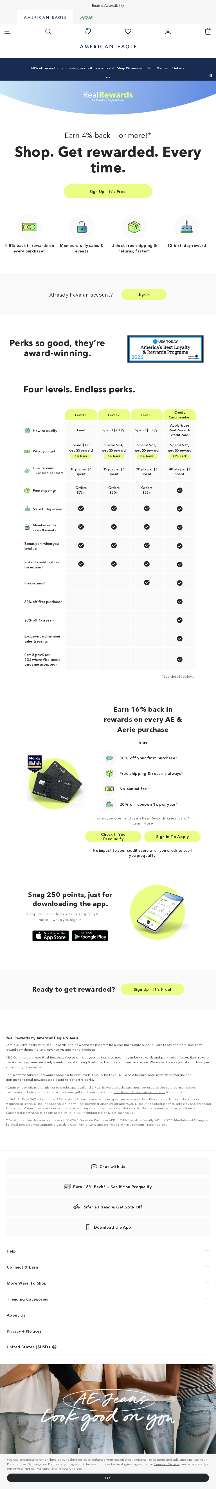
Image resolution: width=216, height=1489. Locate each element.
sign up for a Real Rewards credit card (35, 1079)
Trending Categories (27, 1299)
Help (11, 1251)
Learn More (143, 822)
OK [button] (108, 1477)
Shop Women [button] (127, 68)
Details (178, 68)
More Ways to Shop (27, 1283)
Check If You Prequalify (113, 836)
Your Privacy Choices (66, 1468)
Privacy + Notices (24, 1331)
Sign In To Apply (172, 836)
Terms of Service (167, 1463)
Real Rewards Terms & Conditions (139, 1091)
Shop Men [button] (155, 68)
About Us (16, 1315)
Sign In (144, 294)
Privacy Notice (24, 1468)
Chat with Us (112, 1166)
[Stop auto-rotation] (211, 75)
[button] (106, 77)
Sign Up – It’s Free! (108, 191)
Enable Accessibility (108, 5)
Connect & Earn (22, 1267)
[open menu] (7, 31)
